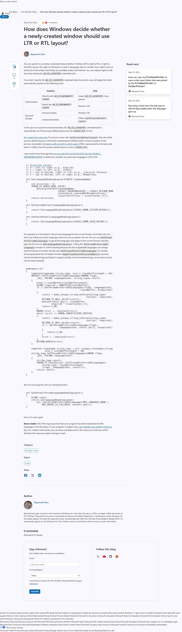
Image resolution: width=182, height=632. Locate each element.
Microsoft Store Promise (53, 616)
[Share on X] (33, 476)
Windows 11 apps (132, 613)
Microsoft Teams (77, 621)
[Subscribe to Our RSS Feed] (116, 557)
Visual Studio (63, 624)
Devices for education (106, 616)
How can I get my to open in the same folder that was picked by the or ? (147, 82)
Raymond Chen (38, 54)
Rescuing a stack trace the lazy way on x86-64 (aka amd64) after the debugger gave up (147, 108)
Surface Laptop (16, 613)
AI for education (67, 618)
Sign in (4, 16)
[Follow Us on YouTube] (104, 557)
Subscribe (35, 591)
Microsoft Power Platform (60, 621)
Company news (96, 624)
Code (27, 463)
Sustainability (161, 624)
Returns (10, 616)
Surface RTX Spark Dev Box (50, 613)
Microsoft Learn (144, 621)
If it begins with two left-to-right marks (60, 143)
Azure (118, 621)
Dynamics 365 (31, 621)
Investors (123, 624)
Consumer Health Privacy (10, 630)
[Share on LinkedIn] (39, 476)
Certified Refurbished (34, 616)
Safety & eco (89, 630)
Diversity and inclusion (136, 624)
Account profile (146, 613)
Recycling (98, 630)
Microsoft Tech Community (11, 624)
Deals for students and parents (47, 618)
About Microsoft (82, 624)
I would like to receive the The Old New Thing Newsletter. (55, 582)
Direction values (40, 165)
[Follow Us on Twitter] (98, 557)
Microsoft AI (5, 621)
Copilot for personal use (92, 613)
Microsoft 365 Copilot (94, 621)
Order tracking (20, 616)
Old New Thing (31, 450)
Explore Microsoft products (113, 613)
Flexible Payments (71, 616)
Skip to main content (8, 1)
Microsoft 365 (43, 621)
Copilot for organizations (72, 613)
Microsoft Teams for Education (127, 616)
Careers (72, 624)
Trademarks (78, 630)
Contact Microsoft (35, 630)
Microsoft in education (88, 616)
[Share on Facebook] (26, 476)
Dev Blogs (13, 12)
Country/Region (36, 569)
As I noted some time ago (35, 137)
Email (32, 558)
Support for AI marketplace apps (164, 621)
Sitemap (24, 630)
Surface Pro (4, 613)
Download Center (160, 613)
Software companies (49, 624)
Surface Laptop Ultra (30, 613)
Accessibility (151, 624)
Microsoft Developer (129, 621)
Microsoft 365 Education (150, 616)
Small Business (109, 621)
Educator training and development (20, 618)
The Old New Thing (29, 12)
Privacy (46, 630)
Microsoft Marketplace (31, 624)
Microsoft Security (18, 621)
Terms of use (68, 630)
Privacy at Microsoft (111, 624)
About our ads (108, 630)
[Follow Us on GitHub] (110, 557)
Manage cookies (56, 630)
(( (58, 362)
